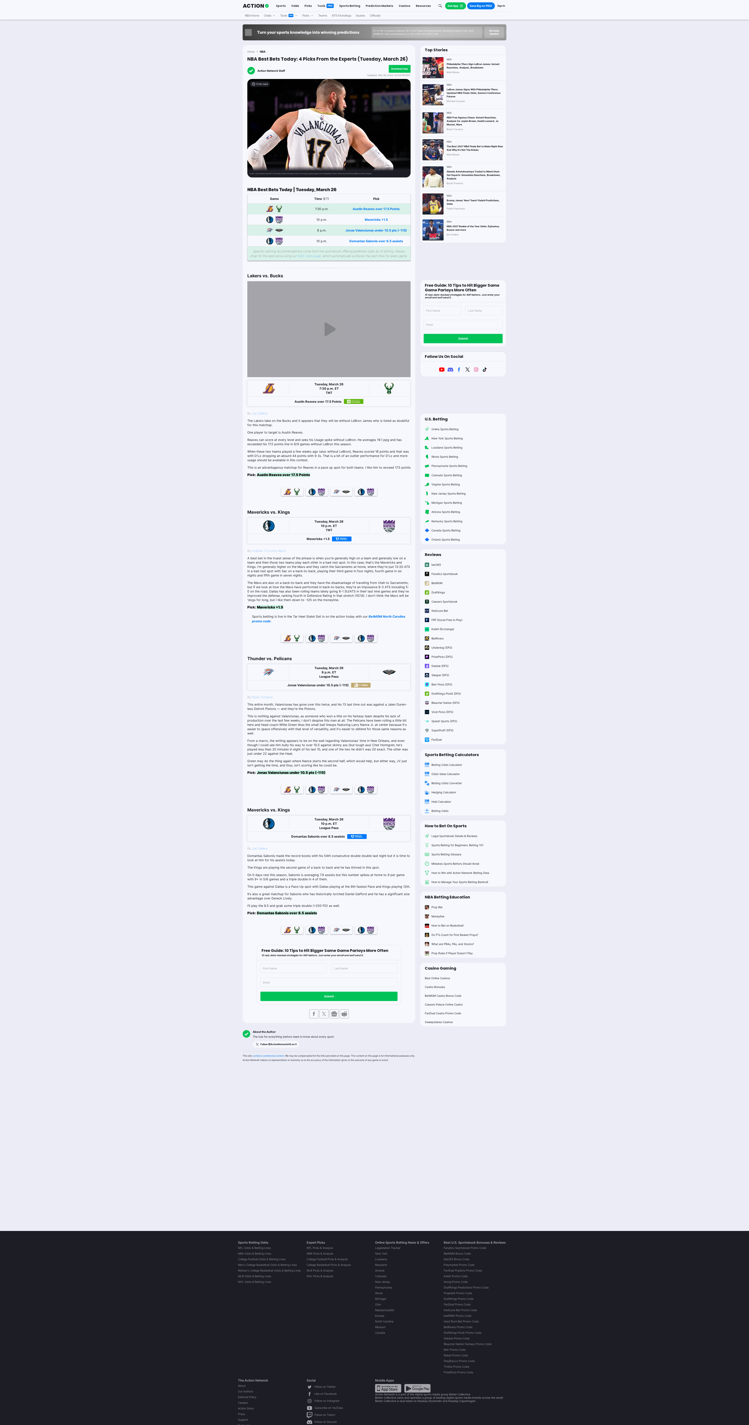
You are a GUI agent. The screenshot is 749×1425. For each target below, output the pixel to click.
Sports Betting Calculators (452, 754)
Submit (329, 996)
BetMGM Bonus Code (457, 1253)
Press (241, 1414)
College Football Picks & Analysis (327, 1259)
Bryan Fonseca (262, 697)
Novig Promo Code (456, 1281)
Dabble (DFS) (440, 666)
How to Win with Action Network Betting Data (460, 872)
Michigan (380, 1298)
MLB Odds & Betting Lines (254, 1276)
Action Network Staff (271, 70)
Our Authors (245, 1391)
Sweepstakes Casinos (439, 1022)
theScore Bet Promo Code (460, 1310)
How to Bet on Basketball (447, 925)
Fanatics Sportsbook (444, 573)
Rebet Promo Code (456, 1355)
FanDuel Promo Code (457, 1304)
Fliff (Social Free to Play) (446, 620)
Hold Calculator (441, 801)
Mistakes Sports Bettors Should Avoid (455, 863)
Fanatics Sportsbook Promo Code (465, 1247)
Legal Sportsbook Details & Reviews (454, 836)
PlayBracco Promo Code (459, 1361)
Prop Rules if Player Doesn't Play (452, 953)
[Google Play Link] (417, 1388)
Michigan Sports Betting (446, 502)
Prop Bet (437, 907)
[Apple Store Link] (388, 1388)
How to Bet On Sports (446, 826)
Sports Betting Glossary (446, 854)
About (242, 1385)
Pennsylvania (383, 1287)
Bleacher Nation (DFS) (445, 702)
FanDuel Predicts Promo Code (463, 1270)
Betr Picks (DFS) (441, 684)
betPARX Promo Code (457, 1315)
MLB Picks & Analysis (320, 1270)
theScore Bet (439, 610)
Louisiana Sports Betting (446, 447)
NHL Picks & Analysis (320, 1276)
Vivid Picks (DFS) (442, 712)
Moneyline (437, 916)
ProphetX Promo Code (458, 1293)
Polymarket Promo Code (459, 1264)
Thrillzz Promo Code (456, 1366)
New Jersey (382, 1281)
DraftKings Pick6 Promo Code (462, 1332)
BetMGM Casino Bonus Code (443, 995)
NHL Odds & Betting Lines (254, 1281)
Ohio (378, 1304)
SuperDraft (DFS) (442, 730)
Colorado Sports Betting (446, 475)
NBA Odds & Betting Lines (254, 1253)
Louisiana (381, 1259)
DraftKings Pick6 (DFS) (446, 693)
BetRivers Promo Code (458, 1327)
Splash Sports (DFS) (444, 721)
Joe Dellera (259, 413)
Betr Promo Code (455, 1349)
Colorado (381, 1276)
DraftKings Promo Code (459, 1298)
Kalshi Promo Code (456, 1276)
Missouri (380, 1327)
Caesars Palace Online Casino (444, 1004)
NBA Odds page (309, 256)
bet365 (436, 564)
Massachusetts (384, 1310)
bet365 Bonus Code (456, 1259)
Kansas (379, 1315)
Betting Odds (439, 810)
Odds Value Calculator (445, 774)
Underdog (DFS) (441, 647)
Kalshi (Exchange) (442, 629)
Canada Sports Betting (446, 530)
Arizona (379, 1270)
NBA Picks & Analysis (320, 1253)
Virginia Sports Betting (445, 484)
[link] (329, 260)
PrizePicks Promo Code (458, 1372)
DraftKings (438, 592)
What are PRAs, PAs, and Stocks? (452, 944)
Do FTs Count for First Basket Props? (454, 934)
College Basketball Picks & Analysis (329, 1264)
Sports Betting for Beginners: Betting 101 (457, 845)
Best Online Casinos (437, 978)
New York (381, 1253)
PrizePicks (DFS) (442, 656)
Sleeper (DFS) (440, 675)
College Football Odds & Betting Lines (262, 1259)
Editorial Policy (247, 1397)
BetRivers (437, 638)
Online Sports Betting (445, 429)
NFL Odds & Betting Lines (254, 1247)
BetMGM (436, 583)
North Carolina (384, 1321)
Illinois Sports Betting (444, 456)
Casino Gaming (440, 968)
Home (251, 51)
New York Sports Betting (447, 438)
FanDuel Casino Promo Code (443, 1013)
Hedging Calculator (443, 792)
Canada (380, 1332)
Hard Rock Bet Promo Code (461, 1321)
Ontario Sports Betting (445, 539)
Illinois (379, 1293)
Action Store (246, 1408)
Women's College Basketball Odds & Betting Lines (269, 1270)
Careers (243, 1402)
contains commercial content (268, 1055)
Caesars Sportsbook (444, 601)
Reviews (433, 554)
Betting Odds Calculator (446, 764)
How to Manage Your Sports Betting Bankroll (459, 882)
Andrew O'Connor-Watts (269, 551)
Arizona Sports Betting (445, 511)
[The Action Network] (256, 6)
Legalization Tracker (387, 1247)
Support (243, 1419)
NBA (262, 51)
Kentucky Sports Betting (446, 521)
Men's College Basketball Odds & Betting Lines (267, 1264)
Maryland (381, 1264)
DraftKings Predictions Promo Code (466, 1287)
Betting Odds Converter (446, 783)
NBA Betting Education (447, 897)
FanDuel (436, 739)
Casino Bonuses (435, 987)
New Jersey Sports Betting (448, 493)
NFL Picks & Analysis (320, 1247)
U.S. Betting (436, 419)
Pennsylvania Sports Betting (449, 465)
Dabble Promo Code (456, 1338)
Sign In (501, 5)
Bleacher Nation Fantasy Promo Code (468, 1344)
